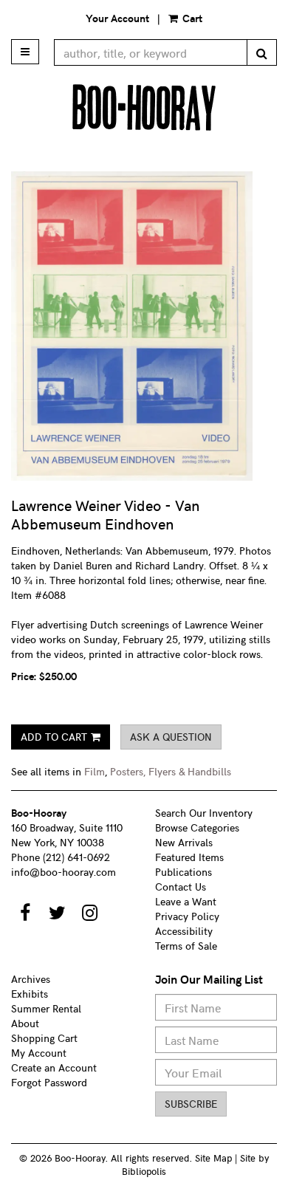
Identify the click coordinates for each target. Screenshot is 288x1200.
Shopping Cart (44, 1038)
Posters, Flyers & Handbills (170, 771)
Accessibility (184, 931)
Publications (183, 872)
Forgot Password (49, 1082)
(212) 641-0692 (76, 857)
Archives (30, 979)
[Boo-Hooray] (144, 107)
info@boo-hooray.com (63, 872)
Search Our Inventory (204, 813)
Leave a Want (185, 901)
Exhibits (29, 994)
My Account (38, 1053)
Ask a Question (171, 737)
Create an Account (54, 1067)
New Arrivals (184, 842)
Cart (190, 18)
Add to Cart (54, 737)
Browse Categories (197, 827)
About (25, 1023)
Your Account (117, 18)
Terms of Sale (186, 946)
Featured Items (189, 857)
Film (94, 771)
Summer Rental (46, 1008)
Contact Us (180, 887)
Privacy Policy (187, 916)
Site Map (213, 1157)
